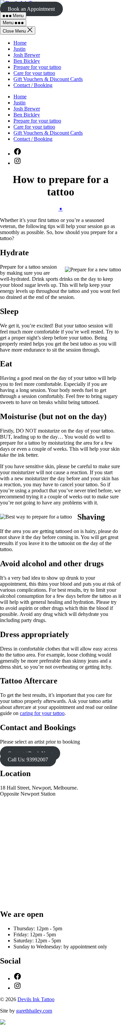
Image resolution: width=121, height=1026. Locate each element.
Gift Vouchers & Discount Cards (48, 79)
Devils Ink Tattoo (35, 999)
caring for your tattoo (42, 713)
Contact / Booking (32, 85)
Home (20, 43)
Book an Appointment (31, 9)
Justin (19, 49)
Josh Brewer (26, 55)
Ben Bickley (26, 61)
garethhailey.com (34, 1011)
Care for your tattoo (34, 73)
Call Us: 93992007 (28, 759)
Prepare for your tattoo (37, 67)
